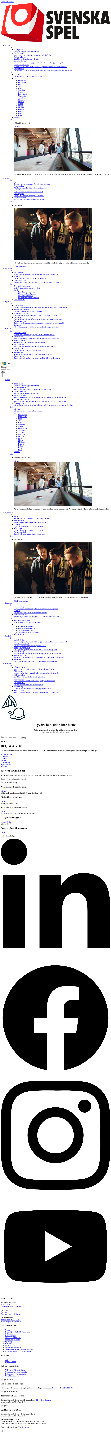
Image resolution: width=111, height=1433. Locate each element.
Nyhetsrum (9, 178)
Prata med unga (38, 318)
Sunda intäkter (37, 357)
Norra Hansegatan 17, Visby (10, 1320)
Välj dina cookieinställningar (15, 1370)
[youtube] (55, 1294)
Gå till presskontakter (21, 267)
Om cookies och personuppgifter (16, 1372)
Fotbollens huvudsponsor (26, 292)
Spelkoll (8, 302)
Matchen (21, 102)
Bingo (20, 113)
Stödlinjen (52, 1388)
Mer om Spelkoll (6, 822)
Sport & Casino (10, 1362)
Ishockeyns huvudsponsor (27, 294)
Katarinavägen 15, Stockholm (11, 1322)
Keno (20, 88)
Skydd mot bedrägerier (13, 1347)
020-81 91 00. (68, 1388)
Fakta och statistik (29, 198)
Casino (20, 104)
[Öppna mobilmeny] (3, 374)
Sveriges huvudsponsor (27, 287)
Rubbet (20, 111)
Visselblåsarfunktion (12, 1376)
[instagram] (55, 1197)
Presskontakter (30, 187)
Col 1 (11, 180)
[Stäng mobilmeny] (2, 376)
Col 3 (11, 119)
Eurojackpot (22, 80)
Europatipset (22, 94)
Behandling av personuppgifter (15, 1374)
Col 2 (11, 72)
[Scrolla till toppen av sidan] (2, 1431)
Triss (19, 86)
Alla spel (17, 117)
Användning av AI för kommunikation (18, 1351)
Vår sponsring (36, 273)
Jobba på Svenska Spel (13, 1338)
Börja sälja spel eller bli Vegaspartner (17, 1332)
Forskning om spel (39, 322)
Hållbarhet (8, 329)
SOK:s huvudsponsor (25, 296)
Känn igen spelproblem (35, 314)
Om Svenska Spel (32, 54)
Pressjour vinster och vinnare (11, 1314)
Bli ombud (4, 756)
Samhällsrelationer (41, 62)
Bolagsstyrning (43, 70)
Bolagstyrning (6, 762)
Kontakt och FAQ (7, 754)
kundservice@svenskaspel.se (11, 1306)
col (15, 78)
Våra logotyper (29, 195)
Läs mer (16, 127)
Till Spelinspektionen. (43, 1400)
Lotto (20, 84)
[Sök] (2, 374)
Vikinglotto (22, 96)
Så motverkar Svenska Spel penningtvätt (19, 1349)
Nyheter (32, 183)
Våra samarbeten (19, 300)
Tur (6, 1360)
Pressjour (4, 1312)
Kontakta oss (26, 50)
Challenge (21, 100)
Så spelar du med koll (30, 310)
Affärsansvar (36, 337)
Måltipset (21, 108)
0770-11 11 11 (6, 1304)
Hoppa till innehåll (7, 2)
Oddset (20, 92)
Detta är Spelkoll (40, 306)
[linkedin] (55, 962)
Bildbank (28, 191)
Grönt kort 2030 (28, 349)
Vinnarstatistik (6, 764)
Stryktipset (21, 90)
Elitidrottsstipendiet (37, 281)
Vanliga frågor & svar (12, 1340)
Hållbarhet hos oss (34, 334)
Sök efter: (4, 367)
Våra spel (28, 75)
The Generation (23, 1427)
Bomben (21, 109)
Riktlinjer (30, 277)
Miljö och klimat (29, 341)
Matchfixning (33, 353)
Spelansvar (36, 326)
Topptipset (21, 98)
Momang (21, 106)
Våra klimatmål (34, 345)
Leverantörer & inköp (40, 66)
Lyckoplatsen (22, 82)
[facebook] (55, 1072)
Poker (20, 115)
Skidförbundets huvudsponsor (28, 298)
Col (11, 303)
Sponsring (8, 268)
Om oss (7, 45)
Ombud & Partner (26, 58)
